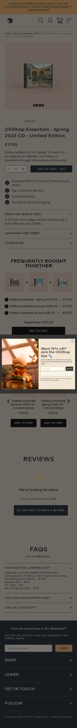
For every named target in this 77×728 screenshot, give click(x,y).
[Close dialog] (72, 341)
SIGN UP (69, 369)
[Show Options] (71, 374)
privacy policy (56, 380)
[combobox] (56, 374)
